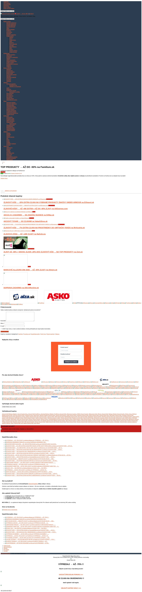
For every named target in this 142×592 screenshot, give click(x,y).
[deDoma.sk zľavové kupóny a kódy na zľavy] (134, 388)
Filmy (8, 139)
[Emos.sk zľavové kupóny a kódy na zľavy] (90, 394)
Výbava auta (10, 122)
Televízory (9, 56)
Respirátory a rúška (14, 92)
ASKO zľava (128, 418)
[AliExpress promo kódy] (85, 303)
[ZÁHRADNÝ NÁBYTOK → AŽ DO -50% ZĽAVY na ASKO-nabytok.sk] (24, 466)
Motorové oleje (10, 127)
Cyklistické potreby (11, 111)
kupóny (112, 422)
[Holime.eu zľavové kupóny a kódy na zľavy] (95, 388)
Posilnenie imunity (11, 90)
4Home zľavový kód (103, 414)
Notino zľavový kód (31, 416)
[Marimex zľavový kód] (107, 303)
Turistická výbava (11, 106)
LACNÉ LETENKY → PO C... (47, 539)
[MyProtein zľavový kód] (117, 303)
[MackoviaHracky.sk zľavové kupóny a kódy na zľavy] (126, 393)
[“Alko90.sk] (43, 399)
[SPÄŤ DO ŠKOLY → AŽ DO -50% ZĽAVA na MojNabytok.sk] (21, 471)
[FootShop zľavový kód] (41, 303)
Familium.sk (27, 334)
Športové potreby (11, 102)
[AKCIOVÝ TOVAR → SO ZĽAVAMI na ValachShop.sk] (16, 218)
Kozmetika (9, 32)
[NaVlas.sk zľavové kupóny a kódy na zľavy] (33, 394)
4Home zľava (44, 419)
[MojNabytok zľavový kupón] (13, 304)
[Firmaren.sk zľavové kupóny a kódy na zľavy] (46, 388)
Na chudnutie (10, 93)
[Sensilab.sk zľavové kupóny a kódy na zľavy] (120, 394)
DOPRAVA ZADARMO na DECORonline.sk (21, 288)
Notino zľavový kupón (41, 418)
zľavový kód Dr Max (88, 418)
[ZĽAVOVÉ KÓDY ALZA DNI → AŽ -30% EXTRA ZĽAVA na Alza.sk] (23, 444)
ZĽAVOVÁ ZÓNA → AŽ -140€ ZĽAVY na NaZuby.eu (25, 234)
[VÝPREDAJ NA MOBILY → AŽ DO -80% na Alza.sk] (19, 534)
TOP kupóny (7, 3)
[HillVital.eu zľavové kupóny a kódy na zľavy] (100, 391)
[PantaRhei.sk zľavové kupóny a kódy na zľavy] (126, 388)
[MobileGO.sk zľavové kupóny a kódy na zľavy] (54, 388)
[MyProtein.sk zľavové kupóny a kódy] (87, 382)
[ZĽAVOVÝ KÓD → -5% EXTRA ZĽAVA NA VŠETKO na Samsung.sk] (23, 460)
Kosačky (9, 80)
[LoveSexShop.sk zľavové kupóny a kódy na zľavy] (32, 393)
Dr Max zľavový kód (97, 419)
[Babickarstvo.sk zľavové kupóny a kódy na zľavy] (54, 386)
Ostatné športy (10, 114)
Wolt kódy (13, 419)
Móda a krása (7, 21)
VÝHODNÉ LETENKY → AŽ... (42, 537)
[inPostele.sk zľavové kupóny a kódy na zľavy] (61, 393)
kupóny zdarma (6, 423)
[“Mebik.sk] (133, 398)
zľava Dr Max (50, 416)
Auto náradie (12, 123)
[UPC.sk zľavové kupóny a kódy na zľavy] (127, 394)
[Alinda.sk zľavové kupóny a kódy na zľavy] (57, 391)
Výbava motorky (11, 130)
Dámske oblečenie (11, 22)
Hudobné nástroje (11, 143)
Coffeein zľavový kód (81, 420)
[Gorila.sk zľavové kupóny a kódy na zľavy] (11, 391)
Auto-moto (6, 115)
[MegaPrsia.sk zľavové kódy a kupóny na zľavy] (67, 385)
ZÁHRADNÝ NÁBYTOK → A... (51, 466)
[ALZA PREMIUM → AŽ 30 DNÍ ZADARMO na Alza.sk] (19, 543)
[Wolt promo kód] (74, 303)
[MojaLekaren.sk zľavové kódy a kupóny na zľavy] (97, 385)
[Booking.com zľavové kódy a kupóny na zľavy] (101, 386)
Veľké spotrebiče (11, 60)
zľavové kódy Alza (104, 415)
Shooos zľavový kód (82, 422)
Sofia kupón (136, 416)
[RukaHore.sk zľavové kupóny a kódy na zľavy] (103, 388)
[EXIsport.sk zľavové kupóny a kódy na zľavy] (117, 393)
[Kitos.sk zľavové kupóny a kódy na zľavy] (94, 391)
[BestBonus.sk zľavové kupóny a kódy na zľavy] (78, 393)
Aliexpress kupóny (71, 414)
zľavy (12, 423)
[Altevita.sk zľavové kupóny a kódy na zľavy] (77, 391)
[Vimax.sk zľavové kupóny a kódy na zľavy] (134, 391)
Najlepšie (6, 1)
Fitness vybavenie (11, 110)
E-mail (3, 326)
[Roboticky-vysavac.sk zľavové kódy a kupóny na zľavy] (85, 385)
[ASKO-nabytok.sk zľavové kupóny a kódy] (35, 382)
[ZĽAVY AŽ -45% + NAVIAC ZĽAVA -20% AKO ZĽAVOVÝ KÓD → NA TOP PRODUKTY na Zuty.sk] (16, 248)
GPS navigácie (10, 121)
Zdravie (6, 82)
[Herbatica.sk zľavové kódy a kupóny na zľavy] (29, 388)
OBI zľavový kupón (29, 422)
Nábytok (9, 69)
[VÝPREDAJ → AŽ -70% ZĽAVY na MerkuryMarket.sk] (19, 440)
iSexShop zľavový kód (34, 420)
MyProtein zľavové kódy (109, 419)
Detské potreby (10, 109)
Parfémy (9, 30)
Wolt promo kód (93, 414)
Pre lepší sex (10, 96)
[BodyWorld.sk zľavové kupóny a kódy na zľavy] (134, 394)
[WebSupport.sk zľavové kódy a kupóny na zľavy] (114, 385)
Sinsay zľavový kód (40, 422)
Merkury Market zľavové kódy (47, 415)
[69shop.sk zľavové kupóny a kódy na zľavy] (64, 391)
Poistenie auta (10, 118)
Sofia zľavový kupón (86, 419)
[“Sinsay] (73, 398)
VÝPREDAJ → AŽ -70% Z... (41, 440)
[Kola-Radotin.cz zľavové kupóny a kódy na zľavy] (98, 394)
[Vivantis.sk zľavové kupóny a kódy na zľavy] (19, 398)
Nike (10, 48)
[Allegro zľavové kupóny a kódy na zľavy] (42, 385)
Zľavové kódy (7, 4)
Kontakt (6, 551)
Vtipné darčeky (10, 137)
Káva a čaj (9, 154)
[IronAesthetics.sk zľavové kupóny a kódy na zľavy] (7, 394)
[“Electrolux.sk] (19, 399)
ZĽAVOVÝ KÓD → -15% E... (47, 457)
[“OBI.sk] (68, 398)
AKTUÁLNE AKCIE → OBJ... (46, 458)
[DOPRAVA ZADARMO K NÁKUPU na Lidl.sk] (17, 442)
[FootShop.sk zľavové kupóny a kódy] (26, 382)
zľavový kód (17, 423)
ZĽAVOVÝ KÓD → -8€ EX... (47, 453)
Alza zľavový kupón (41, 416)
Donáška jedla (10, 153)
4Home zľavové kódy (66, 418)
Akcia (33, 211)
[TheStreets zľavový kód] (128, 303)
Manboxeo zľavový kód (122, 419)
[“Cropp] (4, 399)
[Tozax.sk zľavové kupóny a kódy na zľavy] (84, 394)
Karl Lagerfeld (13, 44)
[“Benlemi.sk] (39, 398)
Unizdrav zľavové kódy (11, 420)
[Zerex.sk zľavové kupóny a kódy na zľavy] (12, 398)
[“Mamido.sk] (61, 398)
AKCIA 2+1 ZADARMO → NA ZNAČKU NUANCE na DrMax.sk (29, 215)
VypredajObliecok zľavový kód (56, 419)
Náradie (9, 76)
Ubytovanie (9, 147)
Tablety (8, 58)
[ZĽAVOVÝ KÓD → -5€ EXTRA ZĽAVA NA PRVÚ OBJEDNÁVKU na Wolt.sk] (25, 475)
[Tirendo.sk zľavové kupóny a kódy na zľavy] (49, 394)
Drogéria (9, 33)
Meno (2, 323)
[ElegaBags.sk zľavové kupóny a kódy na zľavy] (41, 394)
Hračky (8, 135)
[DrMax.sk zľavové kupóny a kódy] (79, 382)
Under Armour (13, 52)
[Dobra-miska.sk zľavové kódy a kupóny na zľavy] (45, 386)
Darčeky (9, 134)
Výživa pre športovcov (12, 113)
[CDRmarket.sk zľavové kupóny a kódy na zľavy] (6, 393)
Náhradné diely (11, 125)
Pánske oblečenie (11, 24)
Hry (7, 138)
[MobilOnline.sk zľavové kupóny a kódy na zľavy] (69, 393)
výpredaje (116, 422)
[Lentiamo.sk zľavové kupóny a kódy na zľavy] (57, 394)
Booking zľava (68, 419)
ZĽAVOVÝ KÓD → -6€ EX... (55, 449)
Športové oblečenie (12, 103)
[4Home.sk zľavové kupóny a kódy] (58, 382)
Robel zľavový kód (22, 420)
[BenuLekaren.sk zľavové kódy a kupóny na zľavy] (58, 385)
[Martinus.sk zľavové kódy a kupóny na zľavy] (121, 386)
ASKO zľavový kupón (82, 414)
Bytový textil (10, 73)
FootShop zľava (29, 415)
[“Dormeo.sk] (117, 398)
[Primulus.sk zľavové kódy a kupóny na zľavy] (36, 386)
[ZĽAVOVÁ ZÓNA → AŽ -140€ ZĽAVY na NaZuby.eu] (18, 230)
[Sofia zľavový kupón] (112, 303)
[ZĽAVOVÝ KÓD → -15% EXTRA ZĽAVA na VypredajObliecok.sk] (22, 457)
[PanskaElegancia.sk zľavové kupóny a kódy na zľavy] (101, 393)
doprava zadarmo (132, 422)
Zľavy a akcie (7, 7)
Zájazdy (9, 149)
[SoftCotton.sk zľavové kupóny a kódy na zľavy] (68, 388)
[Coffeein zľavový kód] (20, 304)
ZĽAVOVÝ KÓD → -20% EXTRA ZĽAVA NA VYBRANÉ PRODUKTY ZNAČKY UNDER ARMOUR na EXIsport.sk (49, 202)
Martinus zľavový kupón (94, 420)
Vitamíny (9, 89)
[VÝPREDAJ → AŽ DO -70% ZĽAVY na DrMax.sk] (18, 470)
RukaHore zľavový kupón (94, 416)
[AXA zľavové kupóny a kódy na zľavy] (7, 385)
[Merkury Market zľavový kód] (5, 303)
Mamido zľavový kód (18, 422)
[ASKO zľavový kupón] (58, 303)
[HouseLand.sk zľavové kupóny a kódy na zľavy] (52, 393)
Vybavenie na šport (12, 107)
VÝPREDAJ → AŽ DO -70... (39, 470)
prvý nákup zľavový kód (27, 423)
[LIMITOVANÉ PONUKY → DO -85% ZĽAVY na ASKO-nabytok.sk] (23, 462)
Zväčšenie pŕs (13, 85)
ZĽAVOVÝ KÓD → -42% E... (50, 473)
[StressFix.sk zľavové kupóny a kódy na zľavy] (118, 391)
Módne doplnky (11, 29)
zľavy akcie (37, 423)
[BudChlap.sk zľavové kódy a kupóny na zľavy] (123, 385)
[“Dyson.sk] (103, 398)
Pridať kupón (7, 545)
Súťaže (5, 548)
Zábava (6, 131)
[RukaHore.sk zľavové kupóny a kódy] (72, 382)
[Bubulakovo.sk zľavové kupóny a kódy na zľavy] (37, 388)
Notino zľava (128, 414)
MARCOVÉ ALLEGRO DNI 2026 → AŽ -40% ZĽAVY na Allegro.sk (30, 270)
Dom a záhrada (8, 68)
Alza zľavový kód (117, 416)
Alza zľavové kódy (82, 416)
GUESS (11, 42)
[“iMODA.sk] (26, 399)
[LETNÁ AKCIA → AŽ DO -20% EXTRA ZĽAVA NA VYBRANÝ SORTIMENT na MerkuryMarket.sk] (31, 455)
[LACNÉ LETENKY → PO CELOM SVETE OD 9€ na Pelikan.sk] (22, 539)
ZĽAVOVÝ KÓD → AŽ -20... (65, 446)
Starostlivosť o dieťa (12, 99)
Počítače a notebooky (12, 57)
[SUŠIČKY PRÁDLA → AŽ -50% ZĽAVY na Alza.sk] (19, 541)
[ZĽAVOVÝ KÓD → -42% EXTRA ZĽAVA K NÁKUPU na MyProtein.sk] (24, 473)
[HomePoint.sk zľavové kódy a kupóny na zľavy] (20, 388)
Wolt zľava (36, 415)
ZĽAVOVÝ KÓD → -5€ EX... (53, 475)
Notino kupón (76, 419)
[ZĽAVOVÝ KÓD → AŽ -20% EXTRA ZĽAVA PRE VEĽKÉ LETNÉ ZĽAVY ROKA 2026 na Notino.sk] (31, 446)
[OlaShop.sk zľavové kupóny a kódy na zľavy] (5, 398)
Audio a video (10, 62)
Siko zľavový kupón (71, 420)
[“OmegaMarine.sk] (35, 399)
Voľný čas (6, 146)
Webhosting (10, 159)
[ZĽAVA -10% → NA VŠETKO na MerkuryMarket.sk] (19, 468)
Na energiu (9, 94)
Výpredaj (3, 172)
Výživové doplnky (11, 84)
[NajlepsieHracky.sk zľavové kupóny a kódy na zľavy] (88, 393)
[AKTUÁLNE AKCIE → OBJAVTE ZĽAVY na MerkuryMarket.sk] (22, 458)
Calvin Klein (12, 40)
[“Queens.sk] (110, 398)
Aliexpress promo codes (53, 418)
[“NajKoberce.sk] (125, 398)
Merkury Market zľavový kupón (117, 414)
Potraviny (9, 155)
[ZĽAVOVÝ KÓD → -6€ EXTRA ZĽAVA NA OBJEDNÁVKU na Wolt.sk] (1, 585)
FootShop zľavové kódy (60, 414)
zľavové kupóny (105, 422)
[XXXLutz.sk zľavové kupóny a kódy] (45, 382)
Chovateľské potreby (12, 157)
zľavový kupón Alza (22, 414)
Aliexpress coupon (20, 416)
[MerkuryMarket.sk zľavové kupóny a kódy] (7, 382)
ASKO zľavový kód (94, 415)
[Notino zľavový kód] (138, 303)
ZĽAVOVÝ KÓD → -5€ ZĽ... (49, 451)
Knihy (8, 141)
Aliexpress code (120, 418)
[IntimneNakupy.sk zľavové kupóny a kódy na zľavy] (42, 393)
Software (9, 66)
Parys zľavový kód (71, 422)
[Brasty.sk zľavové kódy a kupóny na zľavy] (105, 385)
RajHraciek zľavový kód (94, 422)
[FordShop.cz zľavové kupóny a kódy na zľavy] (16, 394)
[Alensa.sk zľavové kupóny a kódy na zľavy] (14, 393)
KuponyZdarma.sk (5, 553)
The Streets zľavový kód (46, 420)
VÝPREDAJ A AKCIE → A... (41, 464)
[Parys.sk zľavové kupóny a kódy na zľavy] (61, 388)
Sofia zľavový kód (71, 415)
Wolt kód (134, 418)
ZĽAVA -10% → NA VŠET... (40, 468)
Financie (9, 78)
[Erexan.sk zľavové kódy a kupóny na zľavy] (12, 388)
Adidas (11, 37)
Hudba (8, 142)
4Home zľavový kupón (34, 419)
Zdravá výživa (10, 98)
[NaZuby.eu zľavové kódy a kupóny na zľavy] (5, 388)
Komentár (3, 320)
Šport (5, 101)
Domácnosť (10, 70)
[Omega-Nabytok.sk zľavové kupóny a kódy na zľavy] (27, 391)
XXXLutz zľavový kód (18, 415)
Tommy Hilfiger (13, 50)
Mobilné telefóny (11, 54)
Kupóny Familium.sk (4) (16, 173)
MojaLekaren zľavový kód (120, 420)
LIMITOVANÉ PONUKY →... (48, 462)
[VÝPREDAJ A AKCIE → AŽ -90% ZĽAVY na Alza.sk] (19, 464)
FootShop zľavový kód (82, 415)
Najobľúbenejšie (35, 334)
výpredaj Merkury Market (46, 414)
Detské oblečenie (11, 25)
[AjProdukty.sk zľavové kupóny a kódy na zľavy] (111, 388)
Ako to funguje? (8, 547)
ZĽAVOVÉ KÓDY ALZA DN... (49, 444)
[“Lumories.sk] (47, 398)
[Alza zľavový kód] (24, 303)
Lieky (8, 88)
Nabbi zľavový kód (50, 422)
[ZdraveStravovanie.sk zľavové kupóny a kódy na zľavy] (40, 391)
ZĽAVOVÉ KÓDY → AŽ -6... (55, 447)
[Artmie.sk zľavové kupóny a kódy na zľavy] (5, 391)
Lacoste (11, 45)
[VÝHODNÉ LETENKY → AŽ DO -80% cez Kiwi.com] (19, 537)
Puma (11, 49)
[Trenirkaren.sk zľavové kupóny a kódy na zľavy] (22, 393)
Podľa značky (10, 36)
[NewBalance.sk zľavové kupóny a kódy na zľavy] (25, 394)
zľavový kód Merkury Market (9, 414)
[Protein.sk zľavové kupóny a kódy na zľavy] (94, 386)
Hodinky (9, 65)
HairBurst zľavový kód (107, 420)
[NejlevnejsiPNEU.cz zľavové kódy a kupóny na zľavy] (112, 386)
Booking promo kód (77, 418)
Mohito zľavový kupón (59, 420)
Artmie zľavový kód (61, 422)
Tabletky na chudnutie (15, 86)
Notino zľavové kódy (110, 418)
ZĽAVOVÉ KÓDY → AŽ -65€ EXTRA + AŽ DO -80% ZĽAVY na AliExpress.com (36, 209)
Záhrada (9, 81)
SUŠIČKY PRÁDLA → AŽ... (40, 541)
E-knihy (9, 145)
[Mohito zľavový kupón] (134, 303)
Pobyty (8, 150)
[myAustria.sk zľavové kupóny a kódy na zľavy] (70, 386)
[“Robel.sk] (33, 398)
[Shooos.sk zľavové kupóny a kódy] (49, 385)
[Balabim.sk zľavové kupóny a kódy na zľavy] (50, 391)
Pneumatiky (10, 117)
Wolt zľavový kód (59, 416)
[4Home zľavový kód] (3, 304)
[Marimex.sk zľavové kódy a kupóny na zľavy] (75, 385)
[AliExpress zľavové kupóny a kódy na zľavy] (18, 385)
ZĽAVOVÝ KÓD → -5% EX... (49, 460)
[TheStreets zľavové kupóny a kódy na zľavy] (27, 385)
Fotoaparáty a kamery (12, 64)
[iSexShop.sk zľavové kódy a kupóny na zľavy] (129, 386)
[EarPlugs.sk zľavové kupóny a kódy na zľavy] (107, 394)
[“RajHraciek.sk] (80, 398)
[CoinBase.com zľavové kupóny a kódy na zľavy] (77, 388)
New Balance (13, 46)
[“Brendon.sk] (88, 398)
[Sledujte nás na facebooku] (9, 509)
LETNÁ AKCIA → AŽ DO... (64, 455)
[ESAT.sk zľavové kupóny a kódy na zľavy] (62, 386)
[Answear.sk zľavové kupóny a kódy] (122, 382)
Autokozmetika (10, 119)
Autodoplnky (10, 126)
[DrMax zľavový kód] (122, 303)
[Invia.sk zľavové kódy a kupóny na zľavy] (136, 386)
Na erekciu (9, 97)
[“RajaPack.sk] (11, 399)
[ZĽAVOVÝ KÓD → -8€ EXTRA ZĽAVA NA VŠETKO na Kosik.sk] (22, 453)
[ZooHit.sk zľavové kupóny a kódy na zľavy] (110, 393)
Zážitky (8, 133)
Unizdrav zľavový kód (127, 415)
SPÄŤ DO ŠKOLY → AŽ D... (45, 471)
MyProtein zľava (19, 418)
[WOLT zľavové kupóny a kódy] (136, 382)
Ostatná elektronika (12, 61)
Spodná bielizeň (11, 26)
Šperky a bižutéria (11, 34)
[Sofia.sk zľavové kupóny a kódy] (51, 382)
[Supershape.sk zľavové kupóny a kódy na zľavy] (109, 391)
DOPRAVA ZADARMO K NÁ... (38, 442)
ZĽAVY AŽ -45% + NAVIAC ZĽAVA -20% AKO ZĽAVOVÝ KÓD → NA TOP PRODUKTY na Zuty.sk (43, 252)
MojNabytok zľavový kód (8, 416)
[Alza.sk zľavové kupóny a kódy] (104, 382)
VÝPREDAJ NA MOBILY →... (41, 534)
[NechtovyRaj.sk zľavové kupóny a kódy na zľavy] (18, 391)
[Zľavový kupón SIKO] (8, 304)
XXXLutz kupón (6, 419)
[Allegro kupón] (91, 303)
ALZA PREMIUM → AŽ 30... (42, 543)
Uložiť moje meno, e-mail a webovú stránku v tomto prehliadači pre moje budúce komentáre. (26, 328)
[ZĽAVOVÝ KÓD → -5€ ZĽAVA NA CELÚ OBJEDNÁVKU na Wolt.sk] (23, 451)
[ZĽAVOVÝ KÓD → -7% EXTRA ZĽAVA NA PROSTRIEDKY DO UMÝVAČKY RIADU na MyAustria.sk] (31, 224)
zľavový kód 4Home (61, 415)
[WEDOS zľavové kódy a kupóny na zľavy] (12, 386)
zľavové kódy (123, 422)
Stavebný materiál (11, 77)
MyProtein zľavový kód (115, 415)
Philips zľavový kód (132, 420)
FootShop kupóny (127, 416)
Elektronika (6, 53)
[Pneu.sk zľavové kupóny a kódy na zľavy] (71, 391)
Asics (10, 38)
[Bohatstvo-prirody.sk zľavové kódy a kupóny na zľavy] (21, 386)
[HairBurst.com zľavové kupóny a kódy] (114, 382)
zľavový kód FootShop (34, 414)
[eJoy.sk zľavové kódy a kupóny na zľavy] (29, 386)
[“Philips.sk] (54, 398)
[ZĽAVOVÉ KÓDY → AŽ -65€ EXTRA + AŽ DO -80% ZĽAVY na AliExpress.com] (26, 205)
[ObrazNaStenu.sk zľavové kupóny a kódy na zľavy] (86, 391)
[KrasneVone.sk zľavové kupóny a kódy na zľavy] (126, 391)
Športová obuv (10, 105)
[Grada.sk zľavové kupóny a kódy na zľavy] (78, 394)
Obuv (8, 28)
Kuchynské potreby (12, 74)
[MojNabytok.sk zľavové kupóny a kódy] (17, 382)
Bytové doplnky (11, 72)
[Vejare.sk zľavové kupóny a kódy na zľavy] (87, 386)
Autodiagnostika (11, 129)
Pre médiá (6, 549)
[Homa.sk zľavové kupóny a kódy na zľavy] (114, 394)
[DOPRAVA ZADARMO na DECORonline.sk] (16, 284)
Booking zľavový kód (107, 416)
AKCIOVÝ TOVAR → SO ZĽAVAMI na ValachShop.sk (25, 221)
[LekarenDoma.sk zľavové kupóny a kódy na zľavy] (87, 388)
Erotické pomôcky (11, 158)
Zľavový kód (49, 199)
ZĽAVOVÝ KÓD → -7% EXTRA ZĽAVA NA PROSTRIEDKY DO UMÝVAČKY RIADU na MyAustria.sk (44, 228)
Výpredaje (6, 5)
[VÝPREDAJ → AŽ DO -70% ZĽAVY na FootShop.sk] (19, 535)
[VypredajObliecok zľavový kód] (98, 303)
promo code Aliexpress (8, 418)
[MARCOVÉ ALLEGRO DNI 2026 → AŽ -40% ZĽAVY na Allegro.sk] (16, 266)
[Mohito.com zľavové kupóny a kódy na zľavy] (94, 382)
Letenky (9, 151)
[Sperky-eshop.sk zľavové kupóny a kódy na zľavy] (79, 386)
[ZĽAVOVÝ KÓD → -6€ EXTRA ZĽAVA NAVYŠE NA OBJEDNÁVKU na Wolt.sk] (26, 449)
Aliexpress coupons (99, 418)
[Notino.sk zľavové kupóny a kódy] (65, 382)
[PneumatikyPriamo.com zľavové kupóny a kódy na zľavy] (68, 394)
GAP (10, 41)
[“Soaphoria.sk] (96, 398)
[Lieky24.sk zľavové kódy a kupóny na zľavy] (5, 386)
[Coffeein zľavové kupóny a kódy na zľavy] (35, 385)
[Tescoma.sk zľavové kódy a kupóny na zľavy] (131, 385)
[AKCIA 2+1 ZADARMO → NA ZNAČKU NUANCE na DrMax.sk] (18, 211)
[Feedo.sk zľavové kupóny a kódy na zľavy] (119, 388)
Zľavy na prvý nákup (9, 8)
